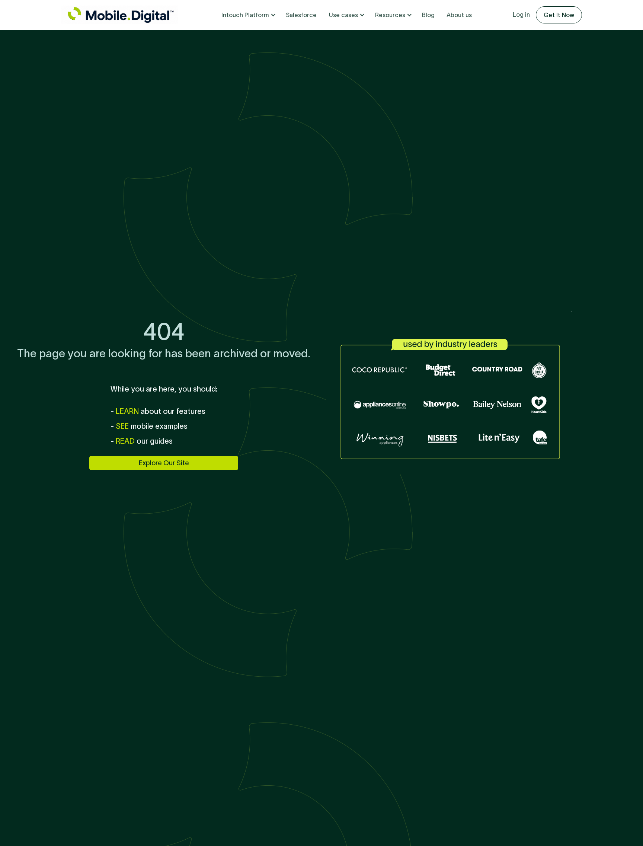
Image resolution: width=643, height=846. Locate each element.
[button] (247, 15)
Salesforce (301, 15)
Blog (428, 15)
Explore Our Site (164, 463)
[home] (119, 15)
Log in (521, 14)
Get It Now (559, 15)
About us (459, 15)
